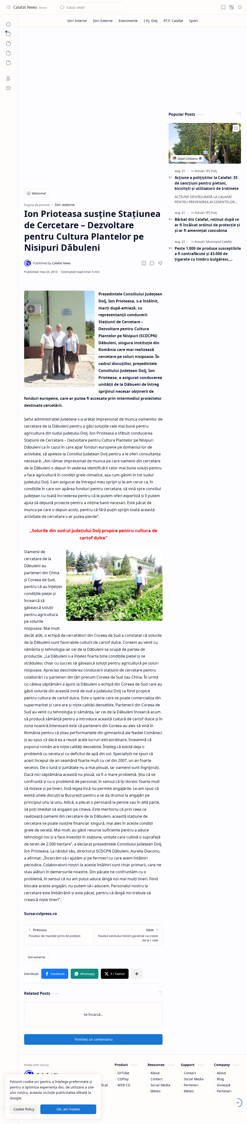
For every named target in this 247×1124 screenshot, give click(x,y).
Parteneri (191, 1085)
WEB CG (123, 1085)
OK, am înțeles (68, 1109)
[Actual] (200, 171)
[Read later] (143, 263)
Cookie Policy (24, 1109)
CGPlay (123, 1079)
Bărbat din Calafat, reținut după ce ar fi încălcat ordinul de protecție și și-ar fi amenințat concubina (207, 225)
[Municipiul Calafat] (219, 241)
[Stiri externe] (36, 957)
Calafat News (25, 7)
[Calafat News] (52, 263)
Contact (157, 1079)
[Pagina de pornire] (8, 24)
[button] (8, 7)
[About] (8, 78)
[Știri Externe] (103, 20)
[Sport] (193, 20)
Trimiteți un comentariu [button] (93, 1039)
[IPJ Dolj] (211, 171)
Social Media (160, 1085)
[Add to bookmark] (236, 128)
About (155, 1073)
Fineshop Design (227, 1114)
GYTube (123, 1073)
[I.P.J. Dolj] (151, 20)
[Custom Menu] (8, 53)
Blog (220, 1079)
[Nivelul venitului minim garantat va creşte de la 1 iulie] (127, 935)
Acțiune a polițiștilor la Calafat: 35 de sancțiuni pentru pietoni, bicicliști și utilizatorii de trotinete (207, 183)
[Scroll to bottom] (237, 1102)
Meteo (155, 1091)
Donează (223, 1085)
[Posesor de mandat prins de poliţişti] (58, 935)
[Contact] (8, 88)
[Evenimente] (128, 20)
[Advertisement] (132, 68)
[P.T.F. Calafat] (173, 20)
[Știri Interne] (77, 20)
